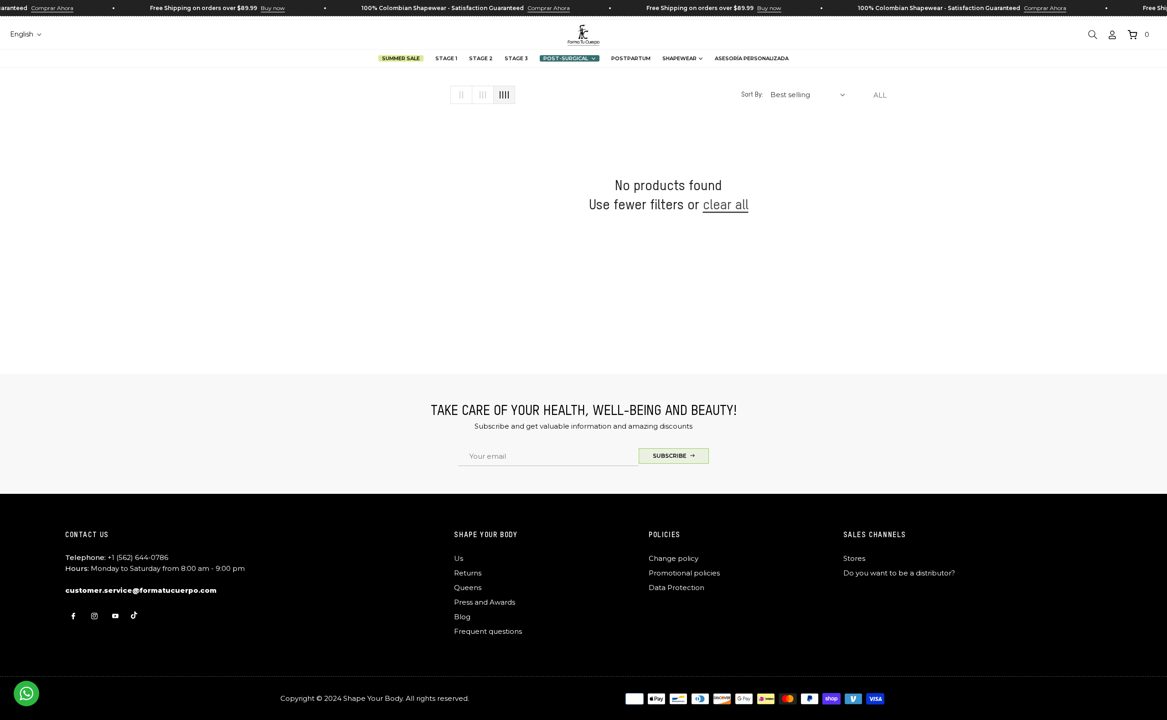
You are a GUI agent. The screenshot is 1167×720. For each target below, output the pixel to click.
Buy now (265, 8)
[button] (1093, 34)
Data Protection (676, 587)
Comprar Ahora (45, 8)
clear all (726, 205)
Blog (462, 616)
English (21, 34)
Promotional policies (684, 573)
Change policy (673, 558)
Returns (467, 573)
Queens (467, 587)
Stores (854, 558)
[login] (1112, 35)
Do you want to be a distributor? (899, 573)
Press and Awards (484, 602)
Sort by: (752, 94)
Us (458, 558)
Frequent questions (488, 631)
